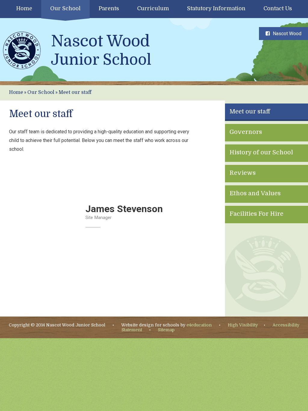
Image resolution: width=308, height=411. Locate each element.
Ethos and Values (255, 193)
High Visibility (243, 325)
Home (16, 92)
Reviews (242, 172)
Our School (40, 92)
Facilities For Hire (256, 213)
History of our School (261, 152)
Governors (245, 131)
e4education (199, 325)
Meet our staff (75, 92)
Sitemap (166, 329)
